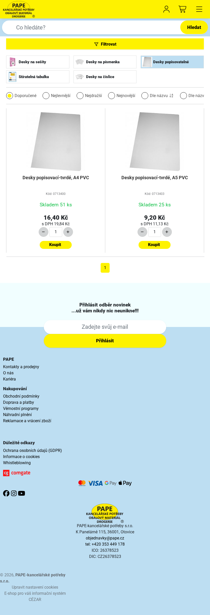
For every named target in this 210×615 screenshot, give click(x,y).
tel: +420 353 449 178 (105, 544)
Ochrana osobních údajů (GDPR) (32, 450)
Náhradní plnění (17, 414)
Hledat (194, 27)
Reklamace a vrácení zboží (27, 420)
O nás (8, 372)
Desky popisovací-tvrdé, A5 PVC (154, 177)
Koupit (55, 244)
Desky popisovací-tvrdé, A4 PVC (56, 177)
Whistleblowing (17, 462)
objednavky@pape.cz (105, 538)
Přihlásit (105, 340)
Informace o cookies (21, 456)
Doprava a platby (18, 402)
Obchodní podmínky (21, 396)
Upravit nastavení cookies (35, 587)
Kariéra (9, 379)
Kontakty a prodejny (21, 366)
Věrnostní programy (21, 408)
